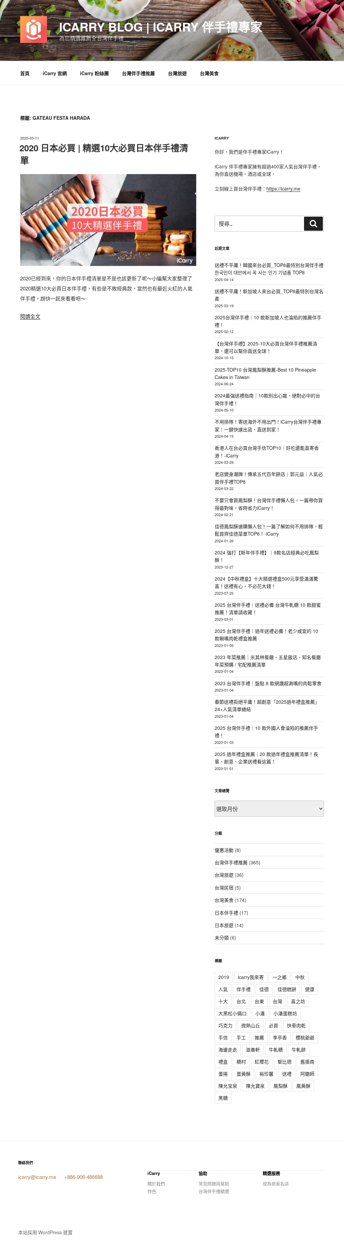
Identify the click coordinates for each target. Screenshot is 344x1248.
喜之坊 (298, 1001)
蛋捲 (223, 1073)
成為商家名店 (276, 1183)
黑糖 (223, 1097)
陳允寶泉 (255, 1085)
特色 (151, 1191)
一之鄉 (279, 977)
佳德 (264, 989)
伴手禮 (243, 989)
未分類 (222, 937)
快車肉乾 (296, 1025)
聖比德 (284, 1061)
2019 (223, 977)
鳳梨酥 (280, 1085)
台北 (241, 1001)
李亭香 (280, 1037)
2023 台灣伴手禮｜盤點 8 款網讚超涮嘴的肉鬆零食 (268, 683)
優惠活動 (224, 850)
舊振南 (307, 1061)
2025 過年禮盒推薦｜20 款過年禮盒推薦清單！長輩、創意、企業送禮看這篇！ (266, 758)
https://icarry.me (283, 188)
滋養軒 (253, 1049)
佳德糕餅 (286, 989)
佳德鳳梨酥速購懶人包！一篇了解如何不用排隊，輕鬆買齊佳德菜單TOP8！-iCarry (269, 530)
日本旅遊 (224, 925)
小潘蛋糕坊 (285, 1013)
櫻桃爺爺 (305, 1037)
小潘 (260, 1013)
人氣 (223, 989)
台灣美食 (209, 73)
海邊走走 (227, 1049)
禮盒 (223, 1061)
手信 (223, 1037)
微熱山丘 (250, 1025)
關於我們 (156, 1183)
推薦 (259, 1037)
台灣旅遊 (177, 73)
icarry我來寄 (251, 977)
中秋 (300, 977)
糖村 (241, 1061)
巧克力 (225, 1025)
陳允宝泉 (227, 1085)
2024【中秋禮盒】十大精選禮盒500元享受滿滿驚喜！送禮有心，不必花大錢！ (266, 582)
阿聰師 (307, 1073)
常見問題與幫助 (214, 1183)
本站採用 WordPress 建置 (45, 1232)
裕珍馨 (266, 1073)
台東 (259, 1001)
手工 (241, 1037)
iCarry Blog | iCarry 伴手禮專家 (160, 26)
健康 (309, 989)
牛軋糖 (276, 1049)
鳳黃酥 (303, 1085)
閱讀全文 (30, 316)
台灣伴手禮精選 (214, 1191)
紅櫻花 (262, 1061)
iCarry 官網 (55, 73)
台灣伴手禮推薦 (138, 73)
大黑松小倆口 (232, 1013)
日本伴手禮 (226, 912)
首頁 (25, 73)
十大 (223, 1001)
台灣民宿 (224, 887)
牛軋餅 (299, 1049)
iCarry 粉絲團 (94, 73)
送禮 (287, 1073)
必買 (273, 1025)
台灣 (277, 1001)
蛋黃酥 (243, 1073)
